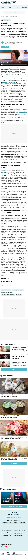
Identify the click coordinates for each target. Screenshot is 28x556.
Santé (2, 7)
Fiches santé (14, 554)
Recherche (19, 554)
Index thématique (18, 535)
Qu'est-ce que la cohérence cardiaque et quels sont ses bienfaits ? (14, 459)
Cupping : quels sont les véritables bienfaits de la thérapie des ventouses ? (19, 363)
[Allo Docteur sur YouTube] (6, 546)
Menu (25, 554)
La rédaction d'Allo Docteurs (14, 42)
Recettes (9, 520)
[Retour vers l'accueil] (14, 2)
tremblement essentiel (8, 82)
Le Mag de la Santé (7, 522)
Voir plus (14, 369)
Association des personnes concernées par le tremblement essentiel (13, 115)
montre (3, 259)
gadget (15, 232)
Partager (6, 46)
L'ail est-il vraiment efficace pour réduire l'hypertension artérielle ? (13, 395)
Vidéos (8, 554)
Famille (16, 7)
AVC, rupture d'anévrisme (7, 294)
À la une (2, 554)
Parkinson (18, 294)
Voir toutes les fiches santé (14, 506)
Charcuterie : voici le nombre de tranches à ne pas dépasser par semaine (14, 437)
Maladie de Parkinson (6, 292)
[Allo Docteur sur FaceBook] (2, 546)
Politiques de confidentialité (18, 532)
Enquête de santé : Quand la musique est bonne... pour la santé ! (19, 356)
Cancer (15, 522)
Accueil (2, 16)
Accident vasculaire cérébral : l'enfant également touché (18, 497)
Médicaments (22, 522)
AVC (7, 74)
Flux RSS (3, 537)
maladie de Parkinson (16, 69)
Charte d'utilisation (6, 535)
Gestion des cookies (19, 530)
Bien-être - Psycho (13, 16)
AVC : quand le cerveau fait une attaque (6, 500)
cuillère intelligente (6, 243)
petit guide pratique (21, 112)
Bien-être (10, 7)
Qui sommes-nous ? (6, 530)
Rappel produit (17, 520)
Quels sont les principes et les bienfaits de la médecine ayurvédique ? (19, 349)
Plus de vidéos (9, 376)
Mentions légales (5, 532)
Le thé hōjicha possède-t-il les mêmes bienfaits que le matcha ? (13, 416)
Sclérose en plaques (18, 290)
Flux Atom (16, 537)
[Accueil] (14, 515)
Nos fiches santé (9, 489)
